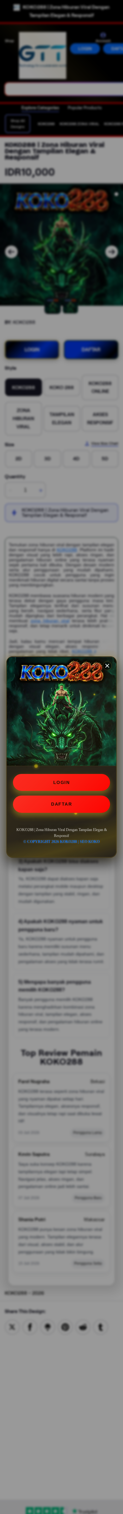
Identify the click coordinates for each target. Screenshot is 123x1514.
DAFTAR (61, 804)
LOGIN (61, 782)
